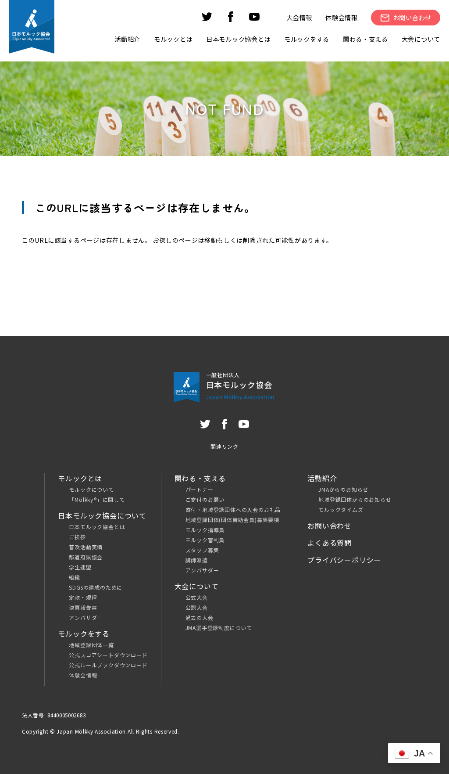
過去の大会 (199, 617)
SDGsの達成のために (95, 587)
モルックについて (91, 489)
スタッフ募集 (202, 550)
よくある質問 (329, 542)
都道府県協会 (86, 557)
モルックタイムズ (340, 509)
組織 (74, 577)
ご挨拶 (77, 536)
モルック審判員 (205, 540)
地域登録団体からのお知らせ (354, 499)
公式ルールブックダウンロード (108, 665)
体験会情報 (341, 17)
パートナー (199, 489)
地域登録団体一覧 (91, 644)
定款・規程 (83, 597)
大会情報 (299, 17)
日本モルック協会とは (97, 526)
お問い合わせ (329, 525)
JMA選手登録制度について (218, 627)
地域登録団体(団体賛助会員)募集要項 (232, 519)
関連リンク (224, 446)
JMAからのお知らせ (343, 489)
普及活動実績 (86, 547)
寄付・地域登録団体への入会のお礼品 (233, 509)
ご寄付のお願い (205, 499)
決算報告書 (83, 607)
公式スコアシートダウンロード (108, 655)
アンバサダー (86, 617)
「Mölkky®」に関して (97, 499)
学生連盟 (80, 567)
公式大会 (196, 597)
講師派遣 (196, 560)
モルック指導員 (205, 529)
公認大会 (196, 607)
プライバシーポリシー (344, 559)
